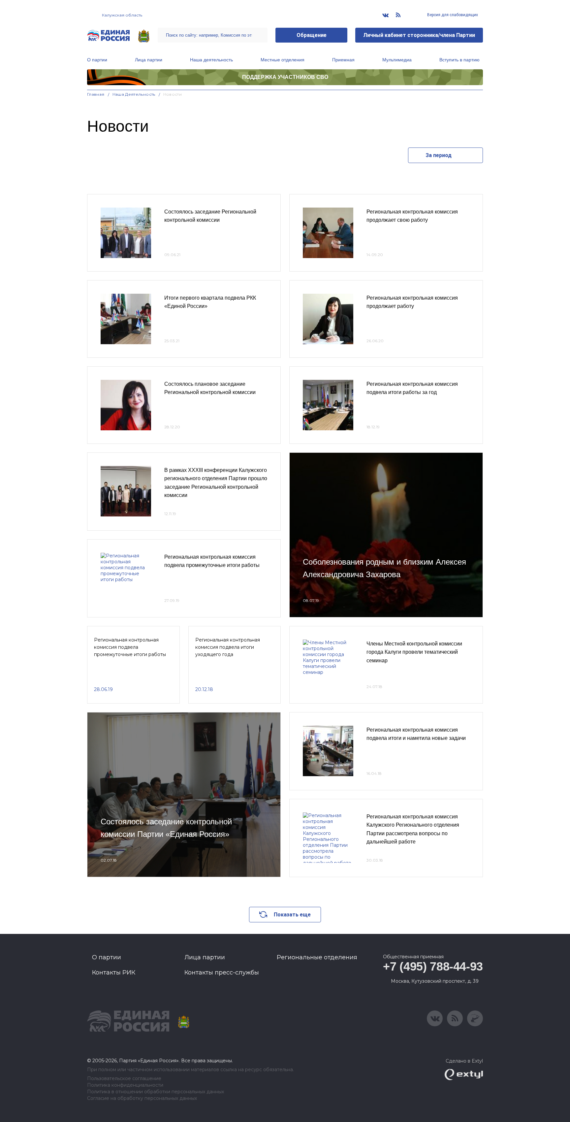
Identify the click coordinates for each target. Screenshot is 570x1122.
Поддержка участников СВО (285, 77)
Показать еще (292, 914)
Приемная (343, 59)
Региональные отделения (317, 957)
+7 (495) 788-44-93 (433, 966)
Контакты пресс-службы (221, 972)
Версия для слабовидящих (452, 15)
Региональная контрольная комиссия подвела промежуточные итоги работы (130, 647)
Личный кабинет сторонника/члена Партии (419, 35)
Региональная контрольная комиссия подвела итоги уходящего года (227, 647)
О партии (97, 59)
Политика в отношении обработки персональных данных (155, 1092)
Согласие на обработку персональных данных (142, 1098)
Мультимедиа (397, 59)
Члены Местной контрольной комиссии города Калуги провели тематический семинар (414, 652)
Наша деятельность (211, 59)
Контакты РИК (113, 972)
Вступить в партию (459, 59)
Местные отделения (282, 59)
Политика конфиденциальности (125, 1085)
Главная (96, 94)
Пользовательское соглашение (124, 1078)
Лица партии (148, 59)
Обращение (312, 35)
